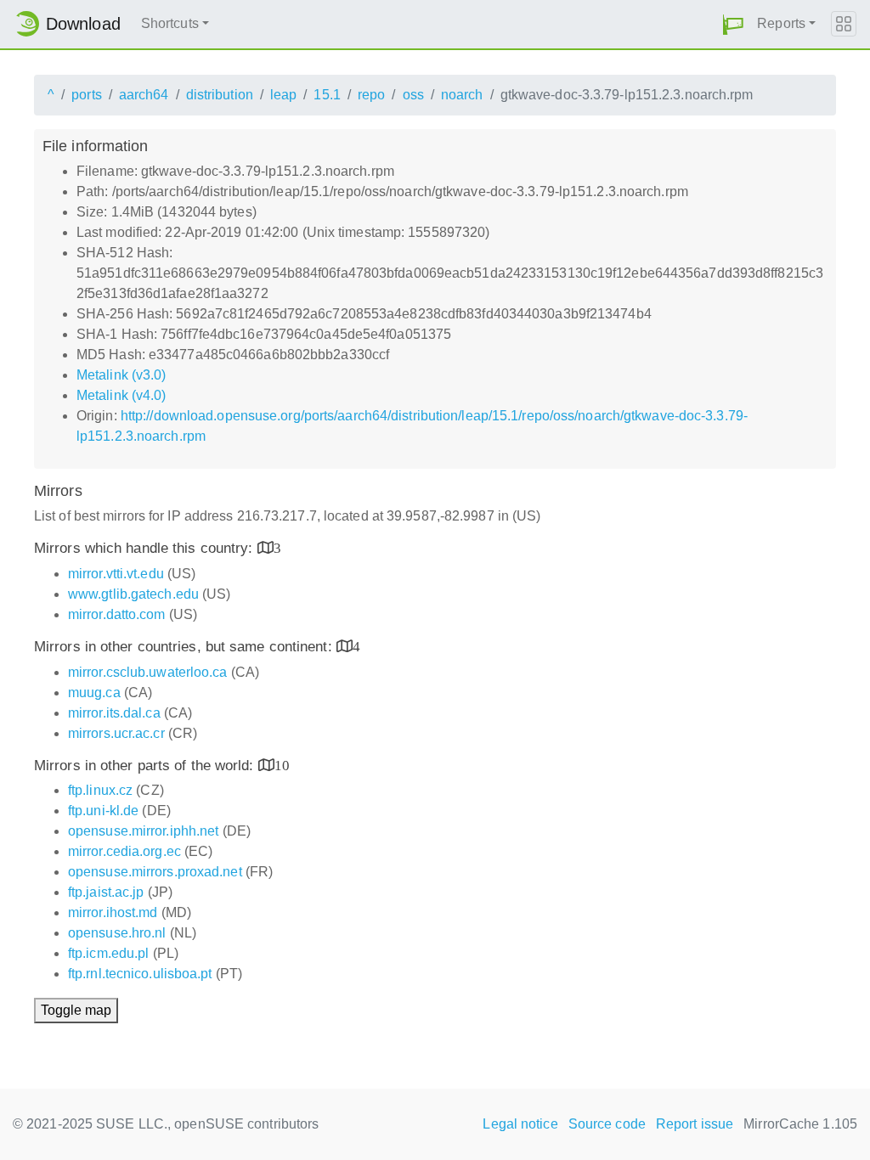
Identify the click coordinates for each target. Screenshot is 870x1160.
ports (86, 94)
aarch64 (144, 94)
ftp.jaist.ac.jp (106, 892)
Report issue (694, 1124)
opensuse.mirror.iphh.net (143, 831)
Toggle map (76, 1010)
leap (283, 94)
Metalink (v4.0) (121, 395)
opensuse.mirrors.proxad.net (155, 871)
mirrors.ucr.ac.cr (116, 733)
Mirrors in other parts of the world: (146, 765)
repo (371, 94)
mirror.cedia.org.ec (124, 851)
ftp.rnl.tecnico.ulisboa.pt (140, 973)
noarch (462, 94)
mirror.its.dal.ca (114, 713)
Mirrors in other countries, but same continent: (185, 647)
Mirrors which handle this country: (145, 548)
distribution (219, 94)
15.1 (327, 94)
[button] (733, 24)
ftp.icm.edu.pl (108, 953)
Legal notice (520, 1124)
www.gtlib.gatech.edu (133, 594)
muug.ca (94, 692)
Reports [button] (781, 23)
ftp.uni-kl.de (103, 810)
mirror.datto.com (117, 614)
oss (413, 94)
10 (282, 764)
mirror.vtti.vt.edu (116, 573)
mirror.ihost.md (113, 912)
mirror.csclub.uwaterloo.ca (148, 672)
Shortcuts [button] (170, 23)
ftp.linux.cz (100, 790)
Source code (607, 1124)
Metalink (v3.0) (121, 375)
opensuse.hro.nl (117, 933)
